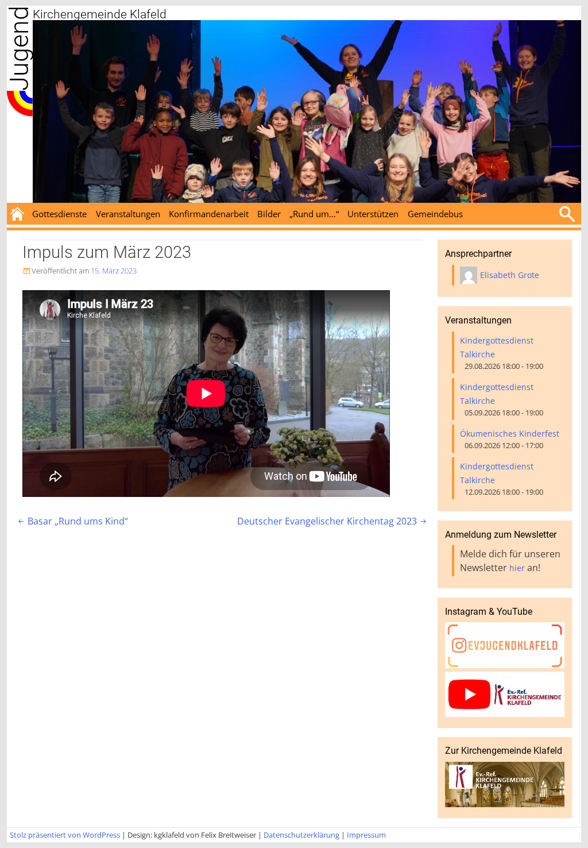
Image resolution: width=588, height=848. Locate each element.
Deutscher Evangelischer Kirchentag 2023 (332, 521)
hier (517, 567)
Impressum (366, 835)
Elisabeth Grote (509, 274)
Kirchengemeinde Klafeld (100, 14)
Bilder (269, 213)
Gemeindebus (435, 213)
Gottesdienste (59, 213)
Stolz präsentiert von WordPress (65, 835)
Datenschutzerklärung (301, 835)
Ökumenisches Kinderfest (509, 433)
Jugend (19, 48)
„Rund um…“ (314, 213)
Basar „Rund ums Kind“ (72, 521)
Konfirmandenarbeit (209, 213)
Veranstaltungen (128, 213)
